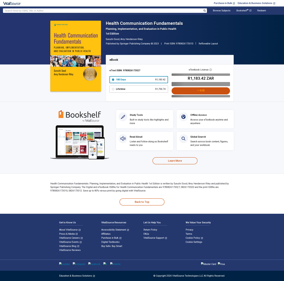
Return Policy (150, 229)
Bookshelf (242, 10)
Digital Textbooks (110, 242)
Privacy (189, 229)
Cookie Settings (194, 242)
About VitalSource (68, 229)
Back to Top (142, 201)
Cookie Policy (193, 237)
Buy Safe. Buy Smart (111, 246)
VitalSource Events (69, 242)
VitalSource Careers (69, 237)
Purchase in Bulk (223, 3)
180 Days (141, 79)
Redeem (261, 10)
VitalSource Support (154, 237)
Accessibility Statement (114, 229)
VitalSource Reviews (70, 250)
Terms (189, 233)
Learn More (175, 160)
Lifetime (141, 89)
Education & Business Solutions (255, 3)
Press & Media (67, 233)
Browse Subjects (221, 10)
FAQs (146, 233)
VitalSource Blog (68, 246)
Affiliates (105, 233)
